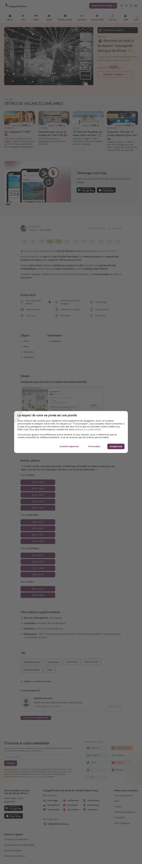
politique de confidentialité (88, 429)
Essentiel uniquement (69, 446)
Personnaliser (94, 446)
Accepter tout (116, 446)
